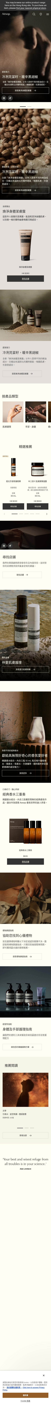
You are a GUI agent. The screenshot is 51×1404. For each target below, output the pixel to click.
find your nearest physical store (31, 8)
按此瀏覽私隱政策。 (14, 1387)
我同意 (25, 1395)
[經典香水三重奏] (25, 827)
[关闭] (44, 1375)
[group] (13, 415)
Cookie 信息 (25, 1401)
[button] (23, 106)
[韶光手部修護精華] (13, 467)
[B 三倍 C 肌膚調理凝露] (37, 467)
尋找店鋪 (25, 279)
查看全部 (23, 1135)
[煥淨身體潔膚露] (25, 246)
